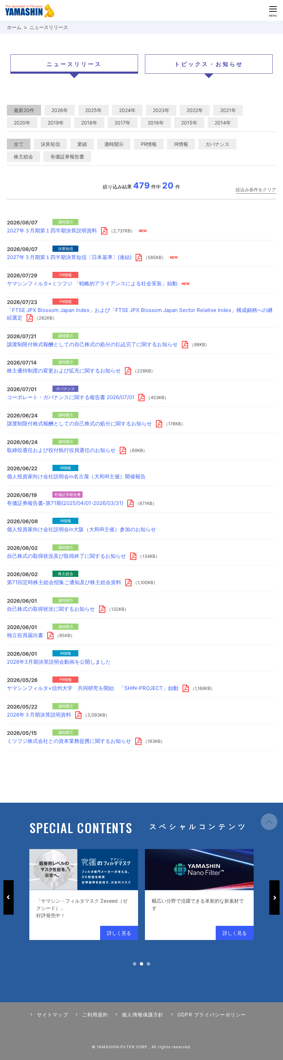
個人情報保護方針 (143, 1014)
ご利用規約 (95, 1014)
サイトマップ (52, 1014)
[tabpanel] (84, 894)
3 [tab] (148, 964)
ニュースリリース (74, 64)
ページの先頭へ (269, 821)
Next (274, 897)
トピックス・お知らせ (208, 64)
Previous (8, 897)
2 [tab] (141, 964)
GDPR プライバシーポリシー (211, 1014)
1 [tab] (134, 964)
